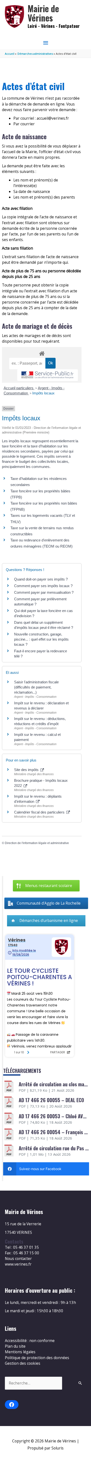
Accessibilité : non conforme (30, 1340)
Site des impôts (27, 770)
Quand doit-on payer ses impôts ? (41, 579)
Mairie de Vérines (43, 13)
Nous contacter (18, 1258)
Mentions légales (20, 1351)
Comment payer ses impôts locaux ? (43, 586)
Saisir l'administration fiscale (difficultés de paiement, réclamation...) (36, 687)
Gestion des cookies (22, 1363)
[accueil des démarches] (42, 353)
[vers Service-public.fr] (47, 375)
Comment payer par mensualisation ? (44, 592)
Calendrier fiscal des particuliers (40, 812)
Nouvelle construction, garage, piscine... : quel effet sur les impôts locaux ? (41, 639)
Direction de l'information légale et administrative (37, 843)
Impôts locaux (43, 393)
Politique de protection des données (37, 1357)
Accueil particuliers (19, 388)
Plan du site (15, 1346)
